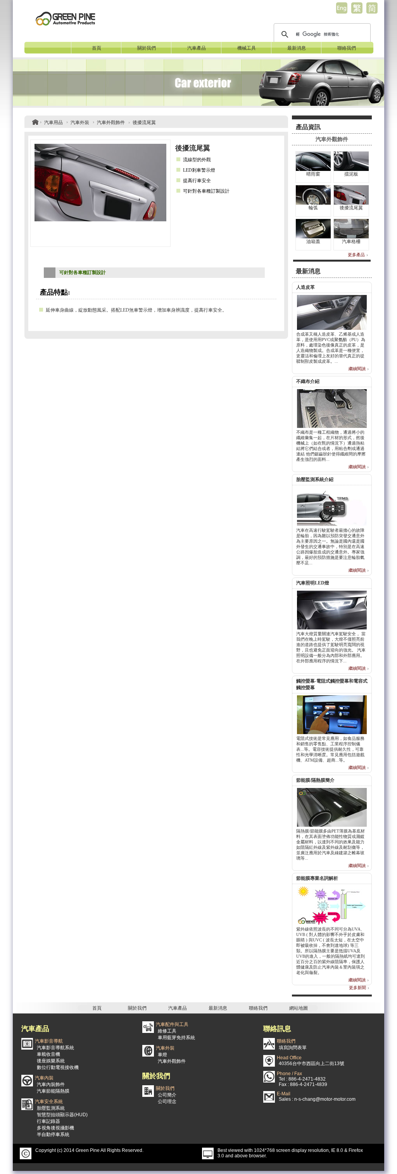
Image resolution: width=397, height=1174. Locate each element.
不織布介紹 (307, 381)
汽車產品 (196, 48)
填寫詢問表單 (293, 1047)
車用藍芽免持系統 (176, 1037)
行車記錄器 (48, 1121)
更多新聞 (357, 987)
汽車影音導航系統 (55, 1047)
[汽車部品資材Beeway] (65, 18)
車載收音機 (48, 1054)
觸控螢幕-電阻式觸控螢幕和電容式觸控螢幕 (332, 684)
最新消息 (296, 48)
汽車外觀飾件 (111, 122)
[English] (341, 8)
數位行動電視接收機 (58, 1067)
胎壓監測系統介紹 (314, 479)
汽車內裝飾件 (51, 1084)
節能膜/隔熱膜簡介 (315, 780)
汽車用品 (53, 122)
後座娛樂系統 (51, 1061)
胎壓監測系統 (51, 1108)
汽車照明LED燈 (312, 583)
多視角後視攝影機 (55, 1128)
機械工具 (246, 48)
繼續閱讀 (357, 368)
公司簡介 (167, 1095)
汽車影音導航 (49, 1041)
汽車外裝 (80, 122)
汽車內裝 (44, 1078)
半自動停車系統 (53, 1134)
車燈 (162, 1054)
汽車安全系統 (49, 1101)
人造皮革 (305, 287)
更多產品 (356, 254)
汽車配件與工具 (172, 1024)
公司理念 (167, 1101)
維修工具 (167, 1031)
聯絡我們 (346, 48)
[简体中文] (372, 8)
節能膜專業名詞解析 (317, 878)
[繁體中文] (356, 8)
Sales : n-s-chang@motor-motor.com (317, 1099)
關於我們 (146, 48)
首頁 (96, 48)
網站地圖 (298, 1008)
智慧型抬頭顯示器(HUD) (62, 1114)
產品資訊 (308, 127)
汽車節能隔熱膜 (53, 1091)
